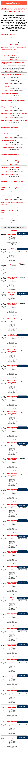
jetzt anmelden (22, 233)
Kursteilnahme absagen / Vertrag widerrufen (14, 227)
